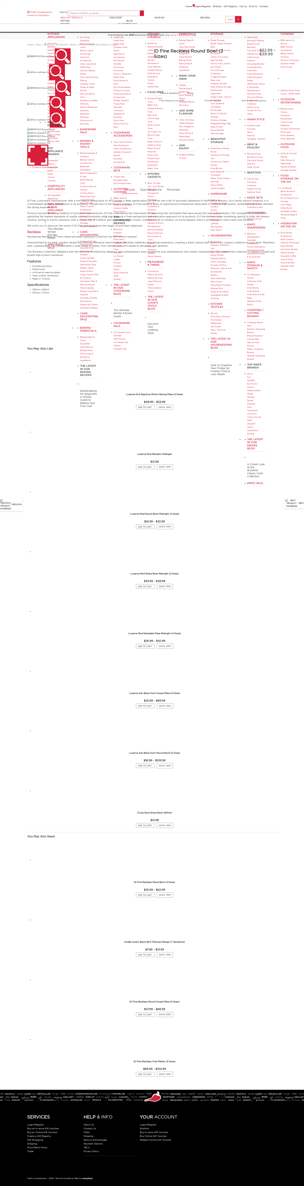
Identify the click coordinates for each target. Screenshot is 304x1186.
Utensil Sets (153, 87)
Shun (249, 407)
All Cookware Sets (122, 183)
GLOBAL (251, 380)
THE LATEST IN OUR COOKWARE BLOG (122, 289)
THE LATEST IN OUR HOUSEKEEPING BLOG (221, 343)
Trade (30, 1151)
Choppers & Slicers (153, 194)
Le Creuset (119, 256)
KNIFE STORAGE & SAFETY (255, 265)
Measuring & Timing (156, 263)
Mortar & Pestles (155, 230)
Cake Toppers (86, 251)
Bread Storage (218, 40)
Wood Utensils (154, 256)
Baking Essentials (88, 329)
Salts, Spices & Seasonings (186, 134)
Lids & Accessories (122, 149)
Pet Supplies (216, 227)
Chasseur (118, 233)
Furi (249, 377)
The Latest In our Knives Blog (255, 444)
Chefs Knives (253, 57)
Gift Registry (231, 6)
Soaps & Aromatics (220, 292)
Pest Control (216, 282)
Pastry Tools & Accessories (87, 208)
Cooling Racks (87, 193)
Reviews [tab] (173, 189)
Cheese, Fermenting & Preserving (185, 88)
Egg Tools (152, 115)
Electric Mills (53, 141)
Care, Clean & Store (123, 142)
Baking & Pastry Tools (86, 143)
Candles (84, 254)
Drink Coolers (287, 239)
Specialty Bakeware (84, 112)
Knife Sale (255, 483)
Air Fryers (52, 43)
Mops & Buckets (218, 278)
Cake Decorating (89, 233)
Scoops (151, 246)
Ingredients (85, 360)
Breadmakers (54, 50)
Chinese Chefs (253, 125)
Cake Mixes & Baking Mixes (86, 348)
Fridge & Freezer (219, 77)
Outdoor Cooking (121, 190)
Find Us (253, 6)
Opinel (250, 400)
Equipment (85, 344)
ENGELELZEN (120, 243)
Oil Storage (216, 110)
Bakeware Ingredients (85, 168)
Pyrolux (117, 263)
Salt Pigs (215, 182)
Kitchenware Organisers (216, 91)
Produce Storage (219, 120)
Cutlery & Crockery (220, 57)
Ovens (50, 87)
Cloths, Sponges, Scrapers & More (218, 263)
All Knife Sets (253, 204)
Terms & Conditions (64, 1178)
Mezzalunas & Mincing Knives (254, 92)
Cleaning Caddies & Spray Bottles (220, 253)
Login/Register (202, 6)
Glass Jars (215, 80)
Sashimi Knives (254, 189)
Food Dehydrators (56, 63)
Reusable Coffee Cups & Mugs (288, 257)
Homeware (219, 193)
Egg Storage (217, 60)
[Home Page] (41, 13)
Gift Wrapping (35, 1140)
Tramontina (252, 410)
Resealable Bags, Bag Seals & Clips (221, 125)
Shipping (32, 1143)
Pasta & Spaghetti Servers (152, 56)
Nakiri (250, 132)
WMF (116, 276)
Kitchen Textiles (217, 305)
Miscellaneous (154, 226)
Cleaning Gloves (218, 258)
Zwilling (117, 279)
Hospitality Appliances (56, 187)
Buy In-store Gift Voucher (154, 1132)
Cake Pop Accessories (85, 59)
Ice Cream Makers (56, 77)
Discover (116, 17)
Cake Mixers (53, 53)
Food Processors (56, 67)
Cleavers (251, 60)
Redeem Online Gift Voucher (155, 1140)
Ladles (151, 50)
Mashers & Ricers (156, 223)
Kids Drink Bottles (289, 249)
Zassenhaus (252, 430)
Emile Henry (119, 239)
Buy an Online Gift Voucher (42, 1132)
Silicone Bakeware (88, 107)
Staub (116, 269)
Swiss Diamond (121, 273)
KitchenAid (53, 160)
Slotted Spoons (155, 70)
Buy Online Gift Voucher (153, 1136)
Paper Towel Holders (220, 178)
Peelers (151, 243)
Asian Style (252, 37)
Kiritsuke (251, 129)
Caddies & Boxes (88, 241)
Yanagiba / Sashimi (256, 139)
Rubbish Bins (217, 288)
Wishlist (217, 6)
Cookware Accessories (123, 134)
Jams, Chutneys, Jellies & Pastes (186, 121)
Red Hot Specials (71, 17)
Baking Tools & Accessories (87, 161)
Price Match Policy (37, 1147)
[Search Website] (142, 13)
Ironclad (117, 253)
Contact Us (90, 1128)
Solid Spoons (154, 73)
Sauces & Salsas (186, 140)
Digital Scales (54, 131)
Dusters (214, 275)
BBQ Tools (153, 105)
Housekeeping (221, 235)
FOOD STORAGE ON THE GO (289, 178)
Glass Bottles (287, 246)
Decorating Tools (88, 264)
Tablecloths (216, 323)
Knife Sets (252, 70)
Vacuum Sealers (55, 110)
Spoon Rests (217, 185)
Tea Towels (216, 326)
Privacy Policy (91, 1151)
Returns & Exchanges (95, 1140)
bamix (50, 170)
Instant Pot (53, 167)
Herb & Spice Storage (221, 87)
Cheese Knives (254, 54)
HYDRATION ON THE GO (289, 225)
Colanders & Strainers (153, 208)
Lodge (117, 259)
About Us (89, 1124)
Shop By (159, 17)
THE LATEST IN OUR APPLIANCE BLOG (55, 209)
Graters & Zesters (152, 218)
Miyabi (250, 394)
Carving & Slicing (255, 50)
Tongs (150, 83)
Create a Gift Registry (39, 1136)
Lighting (214, 223)
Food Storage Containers (217, 72)
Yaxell (250, 427)
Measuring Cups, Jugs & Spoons (87, 198)
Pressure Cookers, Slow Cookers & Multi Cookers (56, 93)
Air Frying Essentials (84, 39)
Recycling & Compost (221, 285)
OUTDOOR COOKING (288, 32)
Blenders (52, 47)
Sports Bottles (287, 263)
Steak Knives (253, 107)
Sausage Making (186, 102)
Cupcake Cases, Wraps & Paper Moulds (87, 87)
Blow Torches (154, 183)
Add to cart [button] (146, 467)
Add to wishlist (3, 5)
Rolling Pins (85, 213)
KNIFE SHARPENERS (256, 226)
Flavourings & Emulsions (86, 355)
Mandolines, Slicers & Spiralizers (256, 85)
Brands (205, 17)
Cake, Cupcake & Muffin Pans (88, 65)
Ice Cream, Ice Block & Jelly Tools (154, 135)
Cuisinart (52, 180)
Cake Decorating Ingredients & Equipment (187, 50)
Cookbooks (216, 213)
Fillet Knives (253, 179)
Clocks (214, 210)
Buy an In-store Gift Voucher (43, 1128)
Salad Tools (153, 168)
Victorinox (252, 414)
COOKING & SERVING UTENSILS (155, 33)
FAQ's (87, 1132)
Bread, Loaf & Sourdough (86, 52)
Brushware (216, 242)
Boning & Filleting (255, 40)
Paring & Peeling (255, 97)
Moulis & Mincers (155, 233)
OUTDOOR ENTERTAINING (291, 101)
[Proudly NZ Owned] (220, 1123)
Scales (83, 216)
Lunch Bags (286, 205)
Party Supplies (87, 288)
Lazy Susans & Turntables (217, 105)
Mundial (250, 397)
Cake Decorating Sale (89, 316)
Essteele (117, 246)
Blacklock (118, 229)
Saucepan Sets (120, 180)
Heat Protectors (121, 145)
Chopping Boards (152, 201)
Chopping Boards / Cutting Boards (256, 65)
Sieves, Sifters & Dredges (87, 221)
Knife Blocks (216, 168)
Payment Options (93, 1143)
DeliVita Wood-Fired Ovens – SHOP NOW (290, 92)
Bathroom (215, 200)
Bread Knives (253, 44)
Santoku (251, 135)
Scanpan (118, 266)
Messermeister (254, 390)
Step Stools (216, 230)
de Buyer (118, 236)
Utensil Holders (218, 188)
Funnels (151, 213)
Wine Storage (217, 133)
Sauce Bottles (217, 130)
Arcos (250, 374)
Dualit (50, 174)
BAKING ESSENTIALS (187, 32)
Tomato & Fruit (254, 110)
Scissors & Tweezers (252, 102)
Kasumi (250, 387)
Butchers (251, 47)
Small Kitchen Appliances (56, 33)
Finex (116, 249)
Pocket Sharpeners (256, 247)
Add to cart (146, 407)
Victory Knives (254, 417)
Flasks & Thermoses (290, 243)
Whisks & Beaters (88, 226)
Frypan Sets (119, 177)
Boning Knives (254, 154)
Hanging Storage (219, 83)
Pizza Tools (153, 155)
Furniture (215, 220)
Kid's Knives (256, 212)
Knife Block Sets (255, 207)
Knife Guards (253, 291)
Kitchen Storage (217, 32)
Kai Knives (252, 384)
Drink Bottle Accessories (286, 234)
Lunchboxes (286, 188)
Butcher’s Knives (255, 157)
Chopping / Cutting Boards (255, 313)
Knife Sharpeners (255, 74)
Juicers (51, 80)
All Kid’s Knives (254, 219)
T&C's (87, 1147)
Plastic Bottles (287, 253)
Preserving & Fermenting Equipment (153, 161)
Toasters (51, 107)
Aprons (214, 313)
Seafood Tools (254, 192)
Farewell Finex (120, 349)
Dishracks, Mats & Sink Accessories (221, 270)
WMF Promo (119, 339)
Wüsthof (251, 424)
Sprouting (183, 105)
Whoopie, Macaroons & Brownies (86, 120)
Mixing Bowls (86, 203)
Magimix (51, 164)
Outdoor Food (288, 146)
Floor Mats (216, 217)
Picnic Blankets (288, 139)
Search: (64, 12)
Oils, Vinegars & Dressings (186, 128)
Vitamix (51, 177)
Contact (263, 6)
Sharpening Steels (255, 250)
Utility (250, 114)
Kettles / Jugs (54, 83)
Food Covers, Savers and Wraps (220, 65)
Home (189, 6)
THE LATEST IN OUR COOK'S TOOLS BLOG (156, 302)
